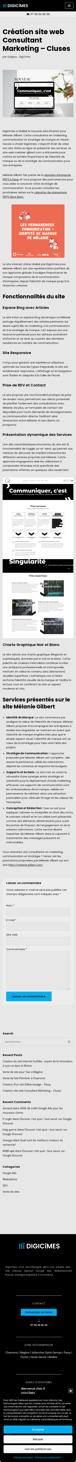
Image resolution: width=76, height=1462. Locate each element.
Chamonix (12, 1352)
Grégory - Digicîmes (19, 56)
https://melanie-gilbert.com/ (25, 865)
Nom (10, 905)
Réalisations (10, 1179)
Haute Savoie (38, 1357)
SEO (5, 1185)
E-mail (11, 920)
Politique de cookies (23, 1457)
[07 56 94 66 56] (39, 1320)
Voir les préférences (38, 1449)
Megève (24, 1352)
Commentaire (16, 949)
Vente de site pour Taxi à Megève (23, 1072)
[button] (70, 1391)
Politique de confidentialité (48, 1457)
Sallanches (37, 1352)
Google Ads (9, 1173)
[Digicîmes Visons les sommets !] (15, 5)
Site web (12, 934)
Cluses (24, 1357)
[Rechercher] (69, 1042)
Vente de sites (11, 1191)
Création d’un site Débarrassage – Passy (27, 1084)
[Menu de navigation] (69, 6)
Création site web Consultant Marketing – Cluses (32, 1090)
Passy (67, 1352)
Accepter (38, 1429)
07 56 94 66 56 (40, 14)
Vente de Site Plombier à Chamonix (24, 1078)
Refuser (38, 1439)
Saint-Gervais (54, 1352)
